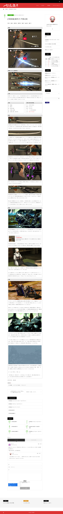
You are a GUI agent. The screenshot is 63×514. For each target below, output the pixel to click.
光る (19, 385)
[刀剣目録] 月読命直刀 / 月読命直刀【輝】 (34, 427)
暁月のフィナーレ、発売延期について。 (51, 77)
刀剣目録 (48, 5)
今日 (58, 57)
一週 (54, 57)
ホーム (37, 5)
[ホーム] (3, 9)
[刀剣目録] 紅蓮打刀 (12, 410)
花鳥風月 (33, 512)
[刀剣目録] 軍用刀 (19, 237)
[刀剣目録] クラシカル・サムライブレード (35, 422)
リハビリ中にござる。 (48, 46)
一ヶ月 (52, 57)
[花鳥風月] (10, 5)
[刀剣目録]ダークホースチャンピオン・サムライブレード (17, 400)
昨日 (56, 57)
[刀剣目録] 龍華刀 (14, 421)
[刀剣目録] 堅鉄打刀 (14, 426)
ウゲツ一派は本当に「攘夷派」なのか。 (51, 84)
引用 (39, 453)
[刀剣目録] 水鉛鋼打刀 (14, 431)
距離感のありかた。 (48, 73)
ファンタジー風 (17, 385)
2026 (46, 36)
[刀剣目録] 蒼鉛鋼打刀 (12, 413)
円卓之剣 (33, 111)
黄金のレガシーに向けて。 (49, 49)
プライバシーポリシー (56, 5)
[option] (12, 502)
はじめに (42, 5)
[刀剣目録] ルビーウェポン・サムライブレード (35, 432)
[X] (52, 28)
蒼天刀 (30, 111)
